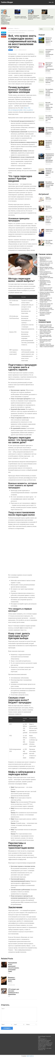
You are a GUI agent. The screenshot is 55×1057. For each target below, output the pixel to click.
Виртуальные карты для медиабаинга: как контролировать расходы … (50, 66)
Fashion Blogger (7, 2)
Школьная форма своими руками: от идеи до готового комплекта (47, 269)
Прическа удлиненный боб (49, 208)
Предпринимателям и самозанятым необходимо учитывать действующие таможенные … (50, 158)
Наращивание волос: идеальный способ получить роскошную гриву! (13, 967)
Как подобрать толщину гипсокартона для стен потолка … (49, 92)
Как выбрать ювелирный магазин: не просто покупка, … (49, 144)
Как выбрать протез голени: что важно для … (49, 118)
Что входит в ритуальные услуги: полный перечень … (49, 80)
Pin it (4, 28)
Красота (16, 28)
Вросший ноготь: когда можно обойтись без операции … (49, 106)
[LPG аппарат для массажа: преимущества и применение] (4, 991)
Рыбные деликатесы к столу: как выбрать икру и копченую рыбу (46, 273)
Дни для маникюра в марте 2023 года (46, 336)
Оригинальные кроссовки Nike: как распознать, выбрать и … (50, 130)
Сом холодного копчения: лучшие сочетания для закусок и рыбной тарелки (46, 289)
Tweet (4, 32)
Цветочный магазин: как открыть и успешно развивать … (49, 219)
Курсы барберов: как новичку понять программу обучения (46, 277)
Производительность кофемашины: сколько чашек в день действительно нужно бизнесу (45, 283)
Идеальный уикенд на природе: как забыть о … (49, 40)
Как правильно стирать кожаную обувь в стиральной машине (47, 345)
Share (4, 34)
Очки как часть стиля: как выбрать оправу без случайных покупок (46, 264)
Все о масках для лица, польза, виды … (50, 242)
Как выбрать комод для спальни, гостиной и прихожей (45, 314)
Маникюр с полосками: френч (11, 979)
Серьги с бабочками (48, 198)
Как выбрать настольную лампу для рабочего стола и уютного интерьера (47, 309)
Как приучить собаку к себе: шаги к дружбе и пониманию (47, 326)
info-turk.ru (30, 1056)
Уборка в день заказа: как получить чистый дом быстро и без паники (46, 305)
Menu (50, 2)
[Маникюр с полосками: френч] (4, 981)
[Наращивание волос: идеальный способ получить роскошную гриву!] (4, 964)
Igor (9, 973)
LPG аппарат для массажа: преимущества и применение (13, 991)
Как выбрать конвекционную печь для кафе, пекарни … (50, 184)
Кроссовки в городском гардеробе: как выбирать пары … (49, 172)
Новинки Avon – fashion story (50, 230)
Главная (11, 28)
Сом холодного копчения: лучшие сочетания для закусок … (50, 53)
